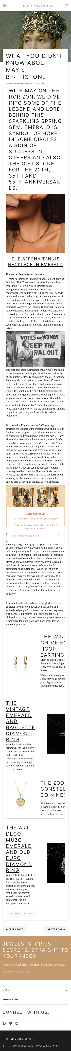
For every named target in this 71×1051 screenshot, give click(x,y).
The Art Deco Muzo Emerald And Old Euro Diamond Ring (19, 849)
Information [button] (10, 999)
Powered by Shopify (47, 1046)
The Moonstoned (16, 1046)
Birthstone (14, 913)
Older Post (14, 929)
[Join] (56, 535)
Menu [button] (6, 990)
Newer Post (56, 929)
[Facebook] (4, 1023)
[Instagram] (16, 1023)
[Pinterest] (10, 1023)
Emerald (29, 913)
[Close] (59, 513)
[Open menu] (8, 5)
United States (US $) (18, 1039)
